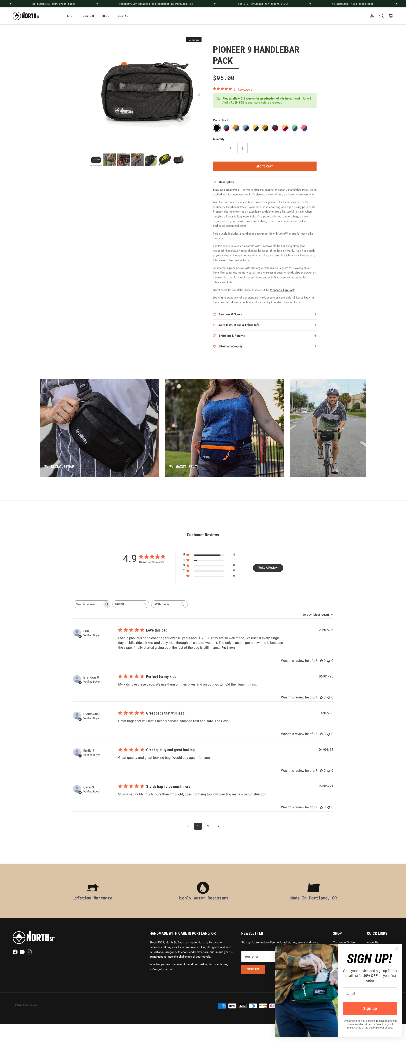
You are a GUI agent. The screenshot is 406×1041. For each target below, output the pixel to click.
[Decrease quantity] (218, 148)
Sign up (370, 1008)
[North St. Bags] (26, 16)
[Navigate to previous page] (188, 826)
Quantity (218, 139)
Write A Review (268, 567)
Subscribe (253, 969)
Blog (105, 16)
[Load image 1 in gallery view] (147, 92)
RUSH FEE (237, 102)
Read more (229, 647)
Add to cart (264, 166)
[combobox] (130, 604)
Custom (88, 16)
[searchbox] (88, 604)
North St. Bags (30, 1004)
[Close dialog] (397, 948)
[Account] (371, 15)
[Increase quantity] (242, 148)
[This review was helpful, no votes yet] (321, 661)
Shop (70, 16)
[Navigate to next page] (218, 826)
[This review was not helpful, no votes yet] (328, 661)
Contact (124, 16)
